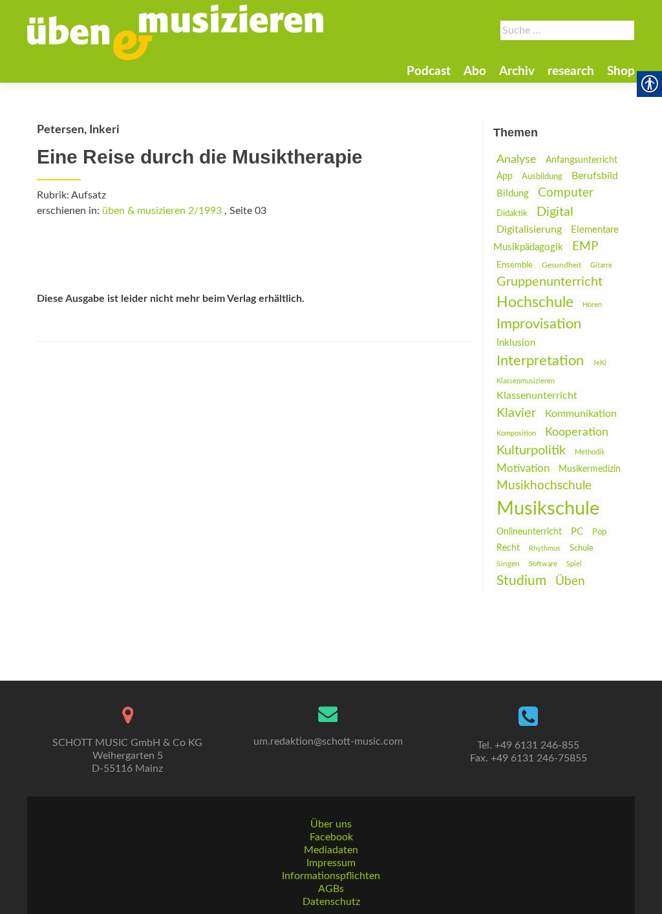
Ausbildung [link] (542, 176)
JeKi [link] (599, 363)
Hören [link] (592, 304)
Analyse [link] (516, 159)
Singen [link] (508, 564)
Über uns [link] (331, 824)
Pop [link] (599, 532)
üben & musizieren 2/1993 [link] (162, 211)
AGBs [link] (331, 889)
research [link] (571, 71)
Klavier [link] (516, 413)
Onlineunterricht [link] (529, 532)
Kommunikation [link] (581, 414)
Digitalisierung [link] (529, 229)
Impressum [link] (331, 863)
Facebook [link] (331, 837)
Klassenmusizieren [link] (525, 381)
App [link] (504, 176)
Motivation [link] (523, 468)
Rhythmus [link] (545, 548)
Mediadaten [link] (331, 850)
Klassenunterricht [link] (536, 395)
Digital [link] (555, 212)
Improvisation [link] (538, 324)
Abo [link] (475, 71)
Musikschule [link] (547, 508)
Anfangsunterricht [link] (581, 160)
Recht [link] (508, 548)
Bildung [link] (512, 193)
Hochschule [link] (534, 302)
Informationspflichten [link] (331, 876)
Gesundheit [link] (561, 265)
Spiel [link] (574, 564)
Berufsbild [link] (594, 176)
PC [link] (577, 532)
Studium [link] (521, 581)
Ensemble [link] (514, 265)
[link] (175, 32)
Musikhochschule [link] (544, 486)
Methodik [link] (590, 452)
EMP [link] (585, 246)
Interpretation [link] (540, 361)
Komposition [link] (516, 433)
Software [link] (543, 564)
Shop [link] (621, 71)
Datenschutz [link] (331, 902)
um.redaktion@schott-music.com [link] (328, 741)
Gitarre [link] (601, 265)
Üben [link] (570, 581)
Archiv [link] (517, 71)
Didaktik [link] (512, 213)
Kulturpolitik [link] (531, 450)
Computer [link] (565, 193)
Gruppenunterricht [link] (549, 281)
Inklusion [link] (515, 343)
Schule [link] (581, 548)
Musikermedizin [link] (590, 469)
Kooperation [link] (576, 432)
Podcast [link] (429, 71)
